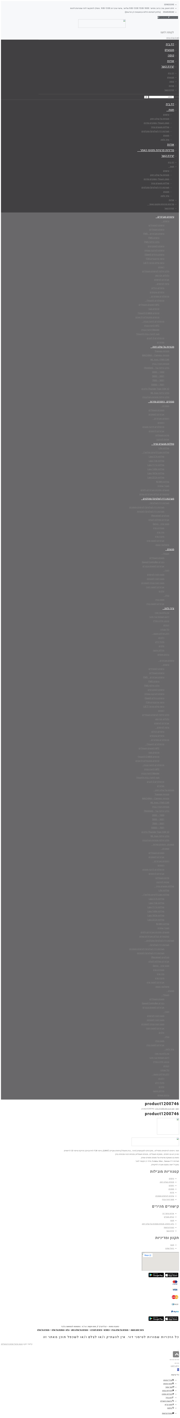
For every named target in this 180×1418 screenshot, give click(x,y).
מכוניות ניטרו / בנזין (160, 364)
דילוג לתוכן (175, 1366)
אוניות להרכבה (162, 439)
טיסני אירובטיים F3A (155, 258)
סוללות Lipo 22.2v (156, 477)
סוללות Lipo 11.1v (156, 465)
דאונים (161, 267)
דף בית (170, 44)
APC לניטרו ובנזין (151, 325)
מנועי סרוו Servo (161, 524)
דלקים (161, 638)
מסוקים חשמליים (156, 410)
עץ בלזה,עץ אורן (162, 612)
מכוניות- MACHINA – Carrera (155, 355)
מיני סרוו (160, 532)
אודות (170, 61)
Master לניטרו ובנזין (150, 330)
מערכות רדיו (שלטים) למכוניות (150, 511)
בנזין (167, 595)
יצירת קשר (167, 66)
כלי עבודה (164, 629)
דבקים (166, 625)
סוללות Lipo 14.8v (156, 469)
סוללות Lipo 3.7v (156, 456)
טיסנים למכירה (96, 1330)
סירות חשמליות (162, 435)
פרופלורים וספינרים (160, 296)
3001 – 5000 (158, 376)
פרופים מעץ (153, 309)
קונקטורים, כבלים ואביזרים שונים (154, 494)
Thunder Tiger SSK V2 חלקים (155, 389)
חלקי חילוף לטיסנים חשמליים (155, 271)
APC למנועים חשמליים (149, 304)
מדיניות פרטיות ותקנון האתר (155, 150)
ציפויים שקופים (157, 292)
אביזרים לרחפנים (156, 431)
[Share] (176, 1359)
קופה (171, 55)
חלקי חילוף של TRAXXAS (156, 368)
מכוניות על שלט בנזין (119, 1330)
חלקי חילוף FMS (151, 242)
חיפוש (176, 97)
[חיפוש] (146, 97)
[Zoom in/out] (171, 1359)
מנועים (166, 135)
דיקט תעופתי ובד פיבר (159, 617)
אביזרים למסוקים (156, 414)
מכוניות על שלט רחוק (159, 118)
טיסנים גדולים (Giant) (154, 254)
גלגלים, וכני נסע (162, 275)
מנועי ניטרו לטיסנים (155, 574)
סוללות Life (164, 448)
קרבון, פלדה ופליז (161, 621)
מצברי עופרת (163, 486)
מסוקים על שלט (58, 1330)
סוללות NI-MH (162, 482)
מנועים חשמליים (156, 558)
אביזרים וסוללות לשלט (158, 520)
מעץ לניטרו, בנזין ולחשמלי (147, 334)
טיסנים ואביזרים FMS (153, 233)
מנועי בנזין (159, 599)
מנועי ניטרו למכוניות (155, 579)
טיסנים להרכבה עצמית (154, 250)
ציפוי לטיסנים (163, 284)
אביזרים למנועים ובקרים (153, 566)
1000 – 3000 (158, 372)
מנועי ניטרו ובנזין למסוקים (152, 583)
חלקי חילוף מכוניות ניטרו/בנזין (155, 397)
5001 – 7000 (158, 380)
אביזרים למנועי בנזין (155, 604)
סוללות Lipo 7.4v (156, 461)
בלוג (67, 1330)
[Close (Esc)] (178, 1359)
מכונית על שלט (43, 1330)
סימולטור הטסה (162, 545)
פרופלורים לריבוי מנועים (153, 427)
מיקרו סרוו (159, 536)
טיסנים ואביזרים (165, 217)
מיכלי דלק (159, 642)
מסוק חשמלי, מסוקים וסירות (156, 123)
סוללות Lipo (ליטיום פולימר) (156, 452)
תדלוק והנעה (158, 650)
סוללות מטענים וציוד (160, 127)
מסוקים (165, 406)
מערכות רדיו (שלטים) (159, 503)
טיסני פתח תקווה (137, 1330)
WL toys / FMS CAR (159, 359)
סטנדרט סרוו (158, 528)
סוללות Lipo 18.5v (156, 473)
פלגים (161, 591)
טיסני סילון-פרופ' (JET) (153, 263)
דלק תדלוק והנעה (161, 633)
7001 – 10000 (157, 384)
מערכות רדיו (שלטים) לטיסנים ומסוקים (146, 507)
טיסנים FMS (153, 238)
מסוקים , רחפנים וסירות (162, 401)
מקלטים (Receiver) (160, 515)
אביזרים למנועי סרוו (155, 540)
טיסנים (166, 114)
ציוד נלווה (165, 139)
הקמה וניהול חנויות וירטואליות (12, 1344)
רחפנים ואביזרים (161, 418)
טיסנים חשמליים (156, 229)
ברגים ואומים (163, 654)
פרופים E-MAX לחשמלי (148, 313)
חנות (171, 110)
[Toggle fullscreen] (173, 1359)
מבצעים (169, 50)
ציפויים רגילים (157, 288)
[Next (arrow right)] (176, 1363)
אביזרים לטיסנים (161, 279)
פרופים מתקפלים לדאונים (147, 317)
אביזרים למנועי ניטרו (155, 587)
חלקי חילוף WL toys (159, 393)
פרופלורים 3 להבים (155, 338)
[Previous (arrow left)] (178, 1363)
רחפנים (161, 422)
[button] (178, 1369)
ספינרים (160, 342)
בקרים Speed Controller (153, 562)
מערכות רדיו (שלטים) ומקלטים (155, 131)
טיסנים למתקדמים (156, 246)
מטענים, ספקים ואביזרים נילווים (155, 490)
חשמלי (166, 553)
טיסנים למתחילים (156, 225)
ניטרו (167, 570)
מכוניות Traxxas (162, 351)
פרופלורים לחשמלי (155, 300)
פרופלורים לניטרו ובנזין (154, 321)
